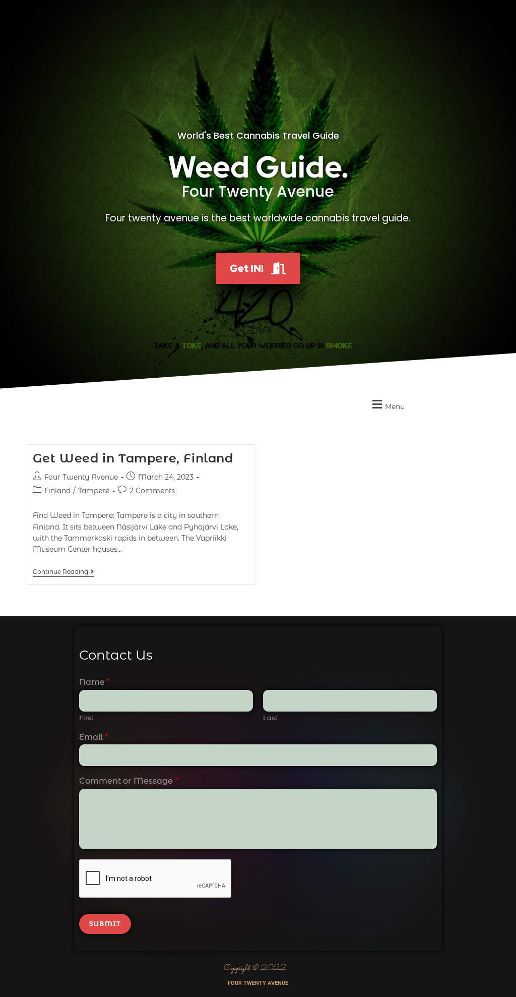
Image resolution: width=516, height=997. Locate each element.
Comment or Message (128, 781)
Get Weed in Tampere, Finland (133, 458)
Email (93, 737)
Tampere (93, 490)
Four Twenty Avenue (81, 477)
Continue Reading (63, 571)
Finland (57, 490)
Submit (105, 923)
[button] (387, 404)
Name (94, 682)
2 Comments (152, 490)
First (86, 718)
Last (270, 718)
